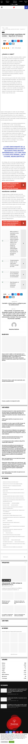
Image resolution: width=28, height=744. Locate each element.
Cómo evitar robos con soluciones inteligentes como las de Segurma (13, 493)
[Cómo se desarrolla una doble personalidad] (20, 609)
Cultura (3, 666)
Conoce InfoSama (6, 487)
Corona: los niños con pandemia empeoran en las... (19, 602)
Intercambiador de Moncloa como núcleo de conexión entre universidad (14, 518)
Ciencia (3, 665)
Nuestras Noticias (6, 37)
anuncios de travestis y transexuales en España (12, 485)
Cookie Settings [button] (4, 741)
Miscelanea (4, 676)
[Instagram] (14, 732)
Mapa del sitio (25, 2)
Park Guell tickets (6, 524)
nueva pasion (9, 520)
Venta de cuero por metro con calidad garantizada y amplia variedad (14, 544)
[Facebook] (7, 732)
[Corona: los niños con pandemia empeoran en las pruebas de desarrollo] (20, 596)
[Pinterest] (17, 732)
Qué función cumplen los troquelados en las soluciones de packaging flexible (14, 527)
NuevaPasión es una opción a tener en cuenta (11, 522)
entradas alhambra (15, 503)
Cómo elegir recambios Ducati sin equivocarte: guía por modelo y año (13, 490)
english (3, 668)
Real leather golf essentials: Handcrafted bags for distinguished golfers (12, 530)
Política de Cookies (7, 2)
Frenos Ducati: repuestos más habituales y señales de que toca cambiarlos (13, 511)
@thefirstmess (14, 654)
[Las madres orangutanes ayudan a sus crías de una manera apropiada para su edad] (8, 609)
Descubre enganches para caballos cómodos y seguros (13, 496)
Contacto (21, 1)
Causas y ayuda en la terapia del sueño (11, 401)
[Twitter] (10, 732)
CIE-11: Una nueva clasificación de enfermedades (6, 602)
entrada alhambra (6, 503)
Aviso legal (2, 2)
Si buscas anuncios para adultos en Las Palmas (11, 534)
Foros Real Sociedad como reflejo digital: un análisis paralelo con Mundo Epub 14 (13, 508)
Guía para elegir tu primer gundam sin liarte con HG (12, 515)
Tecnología (4, 678)
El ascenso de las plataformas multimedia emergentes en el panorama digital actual (14, 501)
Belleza (3, 663)
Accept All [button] (11, 741)
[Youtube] (21, 732)
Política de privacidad (15, 2)
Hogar (3, 32)
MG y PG (4, 520)
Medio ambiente (5, 674)
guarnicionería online (7, 513)
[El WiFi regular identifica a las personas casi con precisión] (4, 699)
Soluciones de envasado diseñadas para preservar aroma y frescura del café (14, 537)
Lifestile (3, 672)
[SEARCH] (24, 557)
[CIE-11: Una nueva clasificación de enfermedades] (8, 596)
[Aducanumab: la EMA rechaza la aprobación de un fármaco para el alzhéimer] (14, 574)
